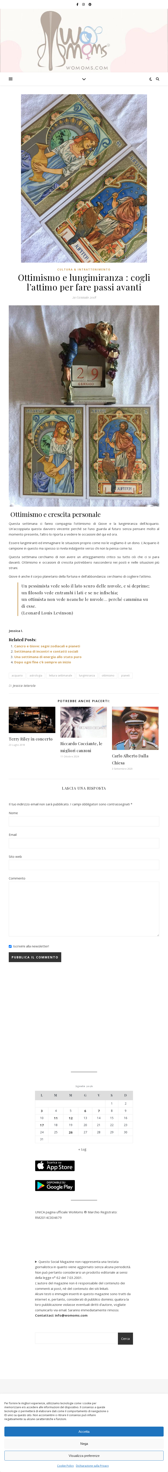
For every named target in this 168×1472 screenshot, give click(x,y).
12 (71, 1118)
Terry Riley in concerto (31, 739)
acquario (17, 675)
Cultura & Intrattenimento (84, 269)
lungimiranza (87, 675)
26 (71, 1132)
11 (56, 1118)
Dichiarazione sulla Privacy (92, 1466)
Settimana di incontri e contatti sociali (46, 651)
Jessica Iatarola (24, 685)
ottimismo (108, 675)
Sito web (15, 856)
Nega (84, 1443)
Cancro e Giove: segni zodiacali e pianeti (47, 646)
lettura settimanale (60, 675)
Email (13, 834)
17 (42, 1125)
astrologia (36, 675)
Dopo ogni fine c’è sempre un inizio (42, 662)
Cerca (125, 1338)
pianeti (125, 675)
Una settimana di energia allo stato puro (48, 657)
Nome (13, 813)
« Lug (82, 1149)
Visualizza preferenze (84, 1456)
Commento (17, 878)
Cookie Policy (65, 1466)
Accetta (84, 1431)
